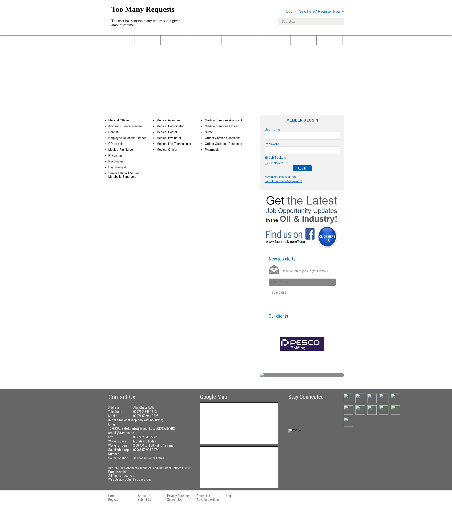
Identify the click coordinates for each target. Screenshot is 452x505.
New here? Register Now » (321, 11)
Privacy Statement (179, 496)
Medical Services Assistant (223, 120)
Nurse (209, 132)
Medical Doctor (167, 132)
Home (112, 496)
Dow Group (144, 479)
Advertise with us (208, 499)
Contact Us (204, 496)
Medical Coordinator (170, 126)
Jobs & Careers (204, 40)
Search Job (174, 499)
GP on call (115, 144)
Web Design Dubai (120, 479)
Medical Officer (118, 120)
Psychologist (117, 167)
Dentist (113, 132)
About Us (147, 40)
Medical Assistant (169, 120)
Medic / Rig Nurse (120, 149)
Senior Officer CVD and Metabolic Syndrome (124, 174)
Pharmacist (212, 149)
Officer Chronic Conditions (223, 138)
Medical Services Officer (221, 126)
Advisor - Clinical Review (125, 126)
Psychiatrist (116, 161)
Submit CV (145, 499)
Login (291, 11)
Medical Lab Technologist (174, 144)
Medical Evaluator (169, 138)
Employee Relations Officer (127, 138)
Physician (115, 155)
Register (113, 499)
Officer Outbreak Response (223, 144)
